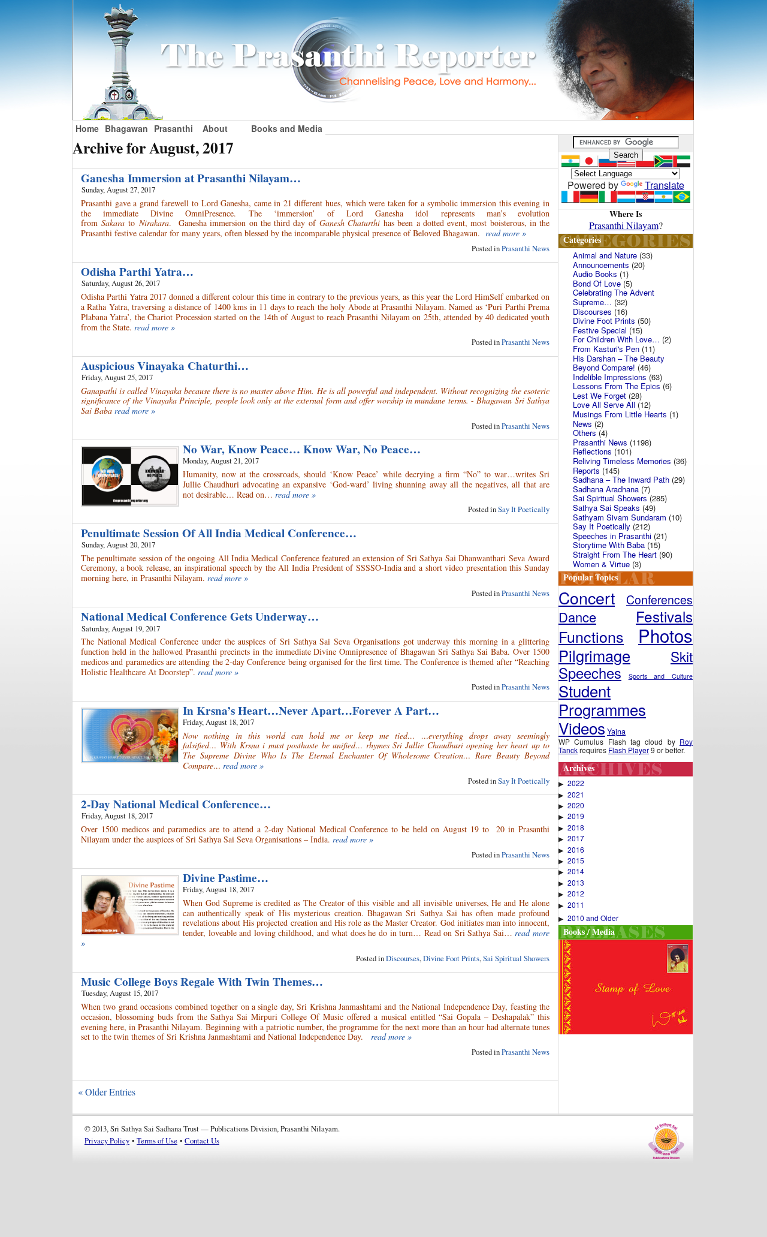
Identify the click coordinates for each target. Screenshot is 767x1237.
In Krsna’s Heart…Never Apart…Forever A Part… (311, 710)
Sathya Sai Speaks (606, 507)
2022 (575, 783)
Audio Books (595, 273)
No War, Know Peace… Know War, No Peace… (302, 449)
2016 (575, 849)
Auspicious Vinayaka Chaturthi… (165, 365)
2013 (575, 882)
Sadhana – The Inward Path (621, 479)
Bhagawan (126, 128)
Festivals (664, 616)
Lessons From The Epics (616, 386)
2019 (575, 816)
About (215, 128)
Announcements (601, 264)
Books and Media (286, 128)
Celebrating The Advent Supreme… (613, 297)
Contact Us (202, 1140)
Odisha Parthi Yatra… (137, 271)
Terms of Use (157, 1140)
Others (584, 432)
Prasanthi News (525, 248)
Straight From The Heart (615, 554)
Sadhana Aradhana (606, 489)
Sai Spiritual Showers (516, 958)
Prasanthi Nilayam (624, 225)
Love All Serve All (604, 404)
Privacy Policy (106, 1140)
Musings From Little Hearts (620, 414)
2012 (575, 893)
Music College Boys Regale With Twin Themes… (202, 981)
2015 (575, 860)
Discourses (402, 958)
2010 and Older (592, 918)
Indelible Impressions (610, 377)
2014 (575, 871)
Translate (664, 185)
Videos (581, 728)
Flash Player (628, 750)
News (582, 423)
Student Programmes (602, 699)
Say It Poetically (523, 509)
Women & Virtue (601, 564)
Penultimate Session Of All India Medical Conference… (219, 533)
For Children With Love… (616, 339)
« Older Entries (106, 1091)
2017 (575, 838)
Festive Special (600, 330)
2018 (575, 827)
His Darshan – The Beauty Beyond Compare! (619, 363)
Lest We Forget (599, 395)
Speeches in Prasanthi (612, 535)
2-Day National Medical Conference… (176, 804)
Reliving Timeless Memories (622, 460)
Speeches (589, 673)
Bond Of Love (597, 283)
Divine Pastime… (225, 877)
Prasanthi (173, 128)
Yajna (616, 731)
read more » (505, 233)
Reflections (592, 451)
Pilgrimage (594, 655)
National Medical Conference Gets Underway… (200, 616)
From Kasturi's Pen (606, 348)
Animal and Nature (605, 255)
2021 (575, 794)
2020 (575, 805)
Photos (665, 635)
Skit (682, 656)
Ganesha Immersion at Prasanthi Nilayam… (191, 178)
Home (87, 128)
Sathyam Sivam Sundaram (619, 517)
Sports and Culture (661, 676)
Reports (586, 470)
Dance (577, 616)
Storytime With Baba (609, 544)
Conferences (659, 599)
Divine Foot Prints (451, 958)
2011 (575, 905)
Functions (591, 636)
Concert (586, 597)
